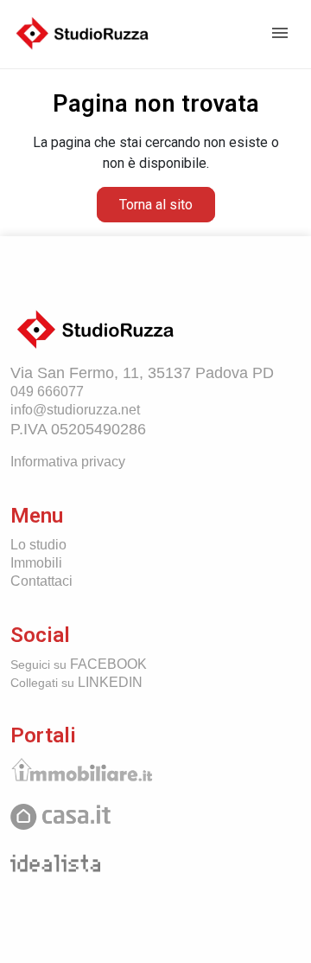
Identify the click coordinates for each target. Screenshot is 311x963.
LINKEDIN (76, 682)
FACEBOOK (78, 664)
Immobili (36, 562)
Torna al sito (156, 204)
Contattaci (41, 581)
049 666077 (47, 391)
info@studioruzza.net (75, 409)
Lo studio (38, 544)
